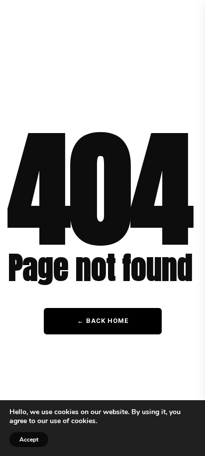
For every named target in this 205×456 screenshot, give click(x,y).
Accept (28, 440)
